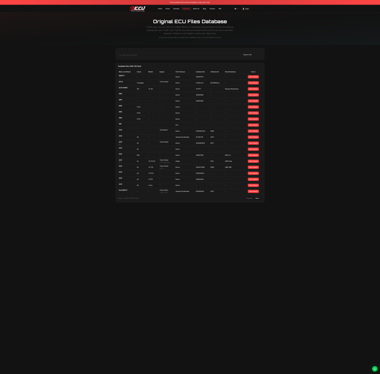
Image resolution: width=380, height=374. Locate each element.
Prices (168, 8)
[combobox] (252, 55)
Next (257, 198)
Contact (212, 8)
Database (186, 8)
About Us (196, 8)
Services (176, 8)
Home (160, 8)
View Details (253, 77)
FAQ (220, 8)
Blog (204, 8)
